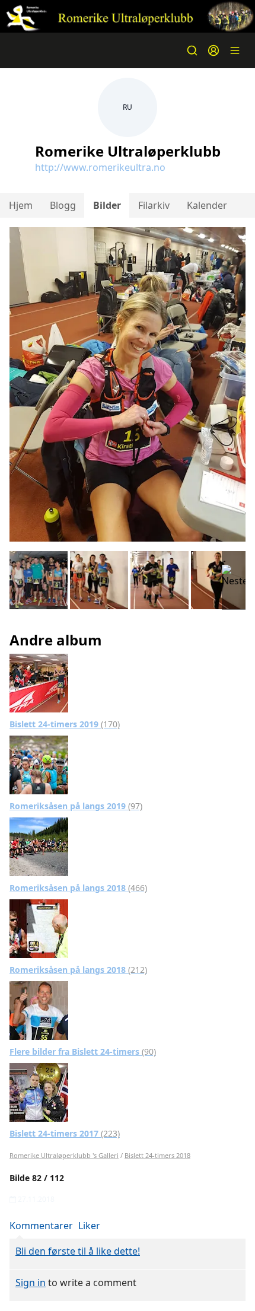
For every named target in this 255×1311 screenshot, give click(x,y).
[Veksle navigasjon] (235, 50)
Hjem (21, 205)
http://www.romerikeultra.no (100, 167)
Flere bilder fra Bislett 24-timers (82, 1051)
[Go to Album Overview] (38, 682)
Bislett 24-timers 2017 (64, 1133)
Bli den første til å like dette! (77, 1251)
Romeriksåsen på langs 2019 (75, 806)
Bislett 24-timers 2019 (64, 724)
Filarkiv (154, 205)
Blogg (63, 205)
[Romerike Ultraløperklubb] (127, 16)
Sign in (30, 1282)
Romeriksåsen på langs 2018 (78, 887)
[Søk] (192, 50)
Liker (89, 1225)
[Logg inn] (213, 50)
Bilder (107, 205)
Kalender (207, 205)
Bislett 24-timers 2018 (157, 1155)
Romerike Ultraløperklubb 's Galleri (64, 1155)
